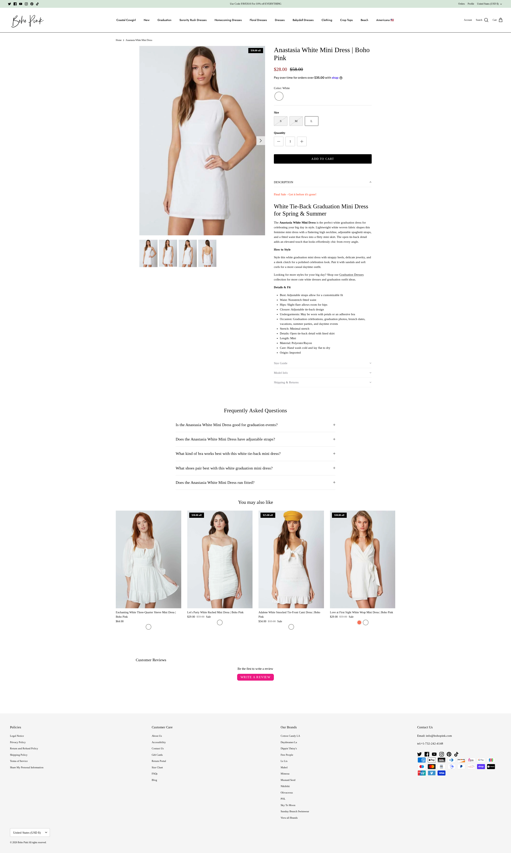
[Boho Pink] (26, 20)
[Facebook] (15, 3)
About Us (157, 735)
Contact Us (158, 748)
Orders (461, 3)
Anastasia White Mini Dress (139, 40)
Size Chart (157, 767)
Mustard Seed (288, 779)
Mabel (284, 767)
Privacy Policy (18, 742)
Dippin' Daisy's (289, 748)
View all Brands (289, 817)
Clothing (327, 20)
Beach (364, 20)
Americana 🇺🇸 (385, 20)
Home (119, 40)
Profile (471, 3)
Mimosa (285, 773)
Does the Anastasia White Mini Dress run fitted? (215, 482)
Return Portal (159, 761)
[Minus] (278, 141)
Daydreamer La (289, 742)
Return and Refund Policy (24, 748)
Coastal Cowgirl (126, 20)
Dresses (280, 20)
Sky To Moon (288, 805)
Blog (154, 779)
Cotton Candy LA (290, 735)
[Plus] (302, 141)
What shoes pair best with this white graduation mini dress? (224, 468)
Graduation (164, 20)
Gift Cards (157, 754)
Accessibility (159, 742)
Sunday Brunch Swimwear (295, 811)
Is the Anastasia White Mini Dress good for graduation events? (227, 425)
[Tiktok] (37, 3)
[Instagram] (26, 3)
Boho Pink (23, 842)
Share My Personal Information (27, 767)
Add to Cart (322, 158)
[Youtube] (20, 3)
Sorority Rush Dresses (193, 20)
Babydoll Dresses (303, 20)
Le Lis (284, 761)
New (147, 20)
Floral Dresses (258, 20)
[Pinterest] (31, 3)
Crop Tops (346, 20)
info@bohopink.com (439, 735)
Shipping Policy (19, 754)
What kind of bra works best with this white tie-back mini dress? (228, 453)
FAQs (154, 773)
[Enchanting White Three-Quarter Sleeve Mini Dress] (148, 559)
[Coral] (359, 622)
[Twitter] (9, 3)
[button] (323, 182)
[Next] (260, 140)
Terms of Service (19, 761)
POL (283, 798)
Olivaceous (287, 792)
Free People (287, 754)
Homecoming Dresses (228, 20)
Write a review (255, 677)
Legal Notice (17, 735)
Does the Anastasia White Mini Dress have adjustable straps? (225, 439)
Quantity (279, 132)
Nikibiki (285, 786)
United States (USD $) (488, 3)
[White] (279, 96)
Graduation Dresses (351, 274)
